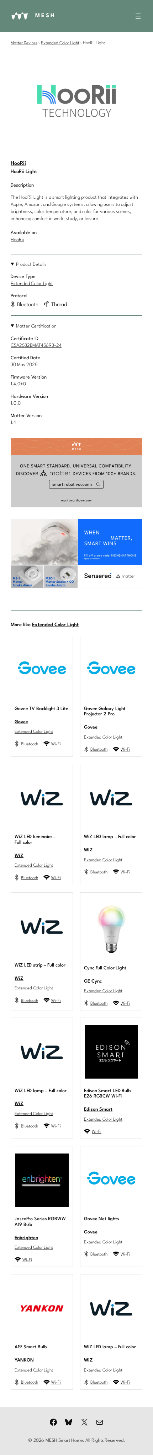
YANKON (24, 1360)
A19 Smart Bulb (31, 1347)
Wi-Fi (56, 744)
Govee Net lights (101, 1219)
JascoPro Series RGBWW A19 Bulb (40, 1222)
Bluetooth (27, 305)
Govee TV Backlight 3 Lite (41, 708)
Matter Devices (24, 43)
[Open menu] (138, 16)
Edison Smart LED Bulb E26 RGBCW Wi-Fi (107, 1094)
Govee (21, 722)
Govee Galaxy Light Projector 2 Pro (105, 711)
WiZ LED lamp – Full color (110, 837)
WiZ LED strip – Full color (40, 965)
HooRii (18, 163)
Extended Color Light (60, 43)
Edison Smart (98, 1109)
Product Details (31, 264)
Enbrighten (26, 1238)
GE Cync (93, 981)
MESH (45, 16)
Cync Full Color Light (105, 968)
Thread (59, 305)
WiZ (19, 855)
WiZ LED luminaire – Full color (35, 840)
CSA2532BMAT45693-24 (36, 345)
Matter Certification (36, 326)
